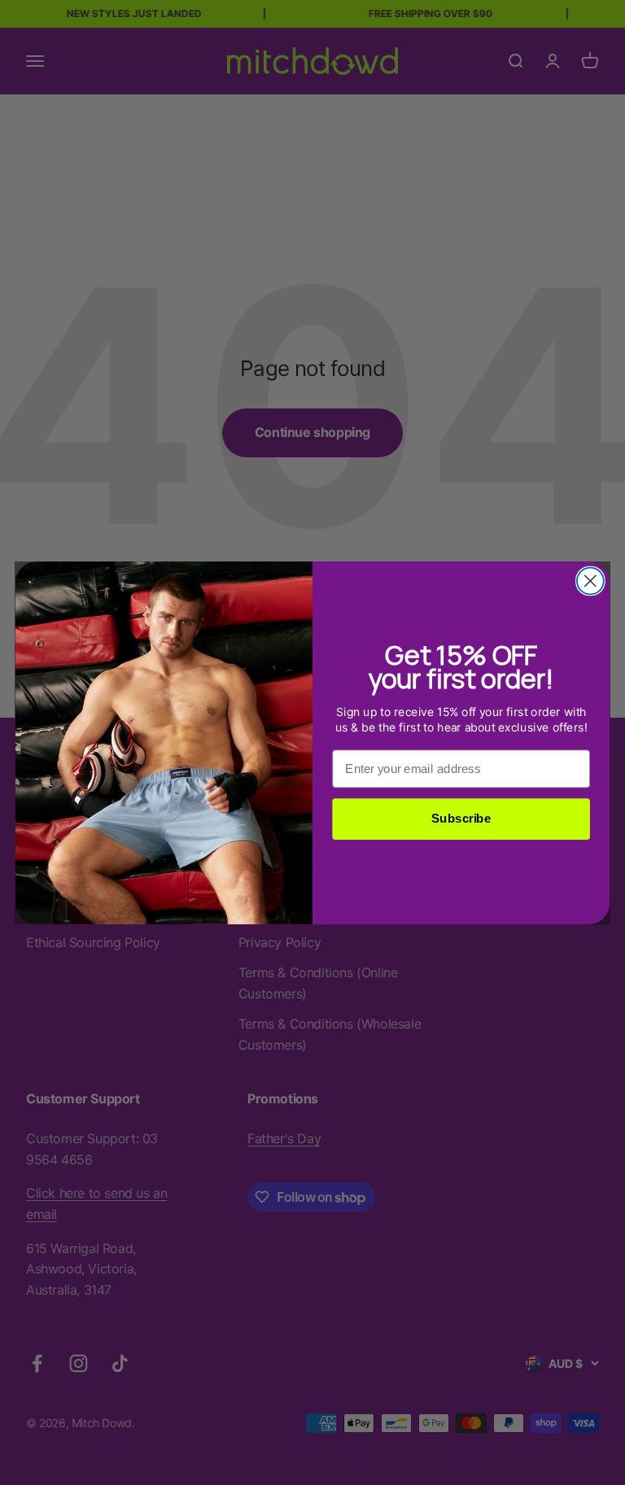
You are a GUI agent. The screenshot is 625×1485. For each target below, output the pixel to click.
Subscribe (461, 818)
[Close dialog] (590, 580)
